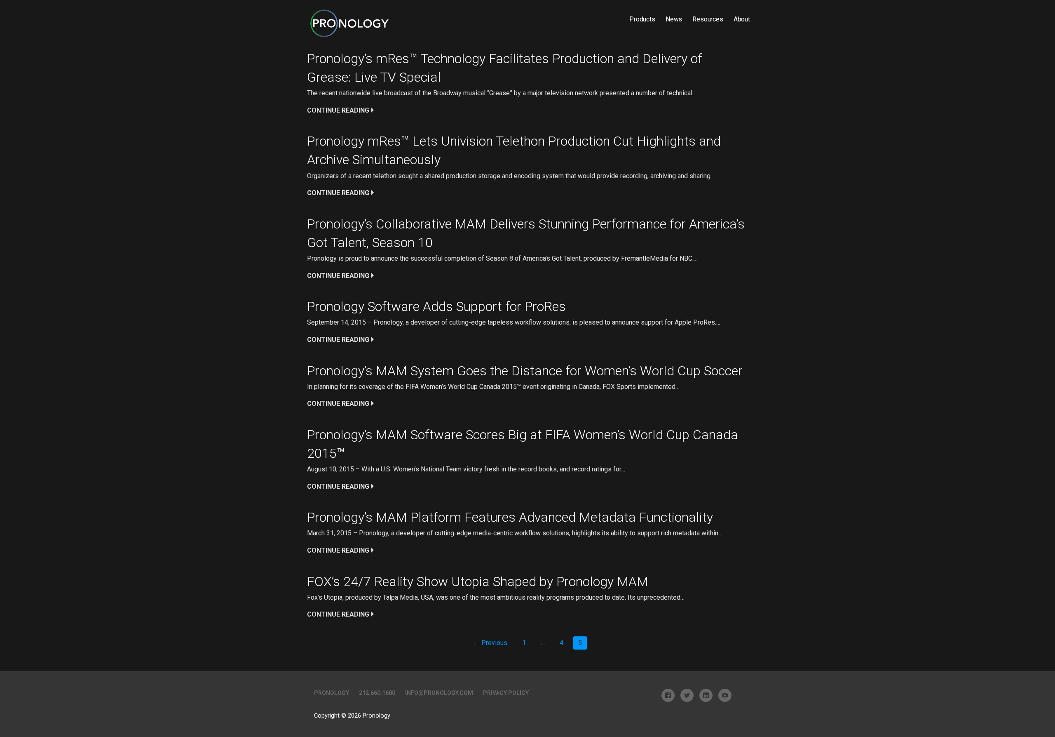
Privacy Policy (506, 693)
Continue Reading (338, 110)
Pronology (331, 693)
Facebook (668, 695)
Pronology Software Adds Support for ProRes (436, 306)
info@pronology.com (439, 693)
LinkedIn (706, 695)
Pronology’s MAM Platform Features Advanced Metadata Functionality (510, 517)
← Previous (490, 643)
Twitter (687, 695)
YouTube (724, 695)
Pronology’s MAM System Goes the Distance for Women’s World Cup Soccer (525, 371)
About (742, 19)
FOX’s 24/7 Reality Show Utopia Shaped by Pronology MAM (477, 581)
